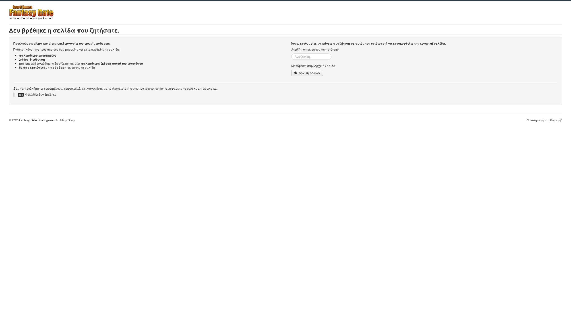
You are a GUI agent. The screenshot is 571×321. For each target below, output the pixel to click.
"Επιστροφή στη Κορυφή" (544, 120)
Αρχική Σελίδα (309, 73)
